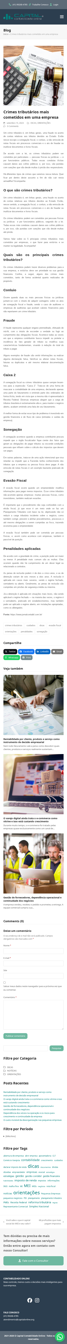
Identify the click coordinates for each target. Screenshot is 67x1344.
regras (55, 1202)
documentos (45, 1167)
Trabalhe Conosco (40, 4)
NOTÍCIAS (12, 1070)
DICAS (33, 123)
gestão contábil (33, 1176)
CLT (54, 1156)
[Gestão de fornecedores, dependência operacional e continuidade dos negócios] (33, 863)
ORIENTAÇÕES (44, 123)
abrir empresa (31, 1156)
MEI (27, 1185)
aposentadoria (45, 1156)
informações (53, 1180)
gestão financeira (51, 1176)
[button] (62, 16)
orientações (10, 631)
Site (5, 970)
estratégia (50, 1172)
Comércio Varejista (11, 1160)
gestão (19, 1176)
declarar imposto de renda (15, 1167)
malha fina (14, 1186)
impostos (42, 1180)
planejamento (34, 1198)
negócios (41, 1186)
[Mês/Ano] (11, 1136)
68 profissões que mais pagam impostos (49, 1222)
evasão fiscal (55, 625)
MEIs (34, 1186)
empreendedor (18, 1172)
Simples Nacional (39, 1206)
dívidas (55, 1167)
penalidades (27, 631)
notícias (7, 1193)
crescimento (47, 1160)
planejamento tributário (51, 1198)
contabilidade (30, 1160)
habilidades (8, 1181)
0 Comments (13, 126)
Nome (7, 945)
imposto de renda (25, 1180)
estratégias (8, 1176)
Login (55, 4)
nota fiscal (51, 1186)
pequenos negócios (12, 1198)
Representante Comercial (15, 1206)
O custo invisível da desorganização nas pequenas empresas (32, 1120)
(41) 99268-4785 (20, 4)
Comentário (10, 997)
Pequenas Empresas (50, 1193)
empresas (32, 1172)
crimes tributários (13, 625)
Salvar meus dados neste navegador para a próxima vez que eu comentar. (32, 988)
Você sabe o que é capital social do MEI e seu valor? (17, 1222)
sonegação (42, 631)
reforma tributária (39, 1202)
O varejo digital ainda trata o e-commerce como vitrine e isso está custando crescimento (30, 820)
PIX (25, 1198)
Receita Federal (18, 1202)
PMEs (6, 1202)
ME (21, 1186)
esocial (42, 1172)
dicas (42, 625)
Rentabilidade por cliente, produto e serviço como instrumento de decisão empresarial (31, 741)
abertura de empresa (13, 1155)
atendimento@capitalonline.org (18, 1319)
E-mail (7, 957)
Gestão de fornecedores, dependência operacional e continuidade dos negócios (32, 899)
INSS (5, 1186)
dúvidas (7, 1172)
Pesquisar (56, 1048)
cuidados (31, 625)
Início (5, 34)
